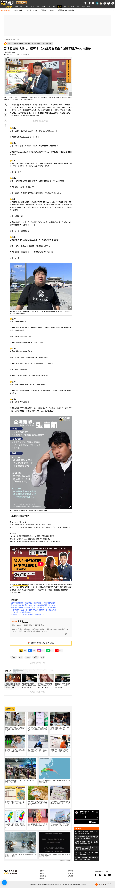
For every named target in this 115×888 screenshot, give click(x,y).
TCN (36, 10)
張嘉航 (36, 657)
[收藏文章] (5, 129)
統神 (20, 657)
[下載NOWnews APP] (104, 3)
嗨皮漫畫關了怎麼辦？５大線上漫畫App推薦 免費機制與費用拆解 (54, 855)
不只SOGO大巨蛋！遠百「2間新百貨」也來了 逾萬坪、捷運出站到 (60, 825)
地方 (83, 7)
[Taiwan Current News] (97, 3)
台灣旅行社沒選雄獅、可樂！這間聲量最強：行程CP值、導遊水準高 (20, 781)
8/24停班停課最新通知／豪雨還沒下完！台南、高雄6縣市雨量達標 (15, 825)
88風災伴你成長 (18, 10)
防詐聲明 (42, 870)
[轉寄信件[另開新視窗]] (5, 115)
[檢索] (108, 3)
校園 (88, 7)
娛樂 (38, 7)
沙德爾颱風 (8, 7)
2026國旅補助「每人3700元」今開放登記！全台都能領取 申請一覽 (15, 729)
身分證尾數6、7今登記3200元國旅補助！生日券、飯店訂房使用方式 (14, 803)
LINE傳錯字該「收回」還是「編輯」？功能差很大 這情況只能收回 (37, 729)
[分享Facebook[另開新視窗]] (5, 105)
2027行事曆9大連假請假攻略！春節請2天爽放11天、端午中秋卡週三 (60, 803)
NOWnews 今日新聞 (9, 39)
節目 (78, 7)
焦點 (16, 7)
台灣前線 (43, 10)
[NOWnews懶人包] (101, 3)
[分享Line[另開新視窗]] (5, 110)
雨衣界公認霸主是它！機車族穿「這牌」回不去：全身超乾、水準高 (20, 855)
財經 (54, 7)
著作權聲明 (42, 878)
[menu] (1, 6)
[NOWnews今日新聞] (7, 3)
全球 (48, 7)
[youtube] (93, 3)
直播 (42, 657)
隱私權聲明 (42, 875)
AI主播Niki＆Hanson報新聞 (66, 10)
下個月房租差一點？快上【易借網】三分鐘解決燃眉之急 (59, 728)
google (28, 657)
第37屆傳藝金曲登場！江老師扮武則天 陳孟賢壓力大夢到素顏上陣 (37, 825)
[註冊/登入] (112, 3)
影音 (72, 7)
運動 (43, 7)
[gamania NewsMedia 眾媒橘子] (103, 884)
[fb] (82, 3)
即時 (21, 7)
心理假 (52, 10)
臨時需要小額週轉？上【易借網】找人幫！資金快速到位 (15, 750)
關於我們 (70, 873)
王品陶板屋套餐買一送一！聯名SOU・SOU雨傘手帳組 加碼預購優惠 (37, 803)
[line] (89, 3)
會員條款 (70, 870)
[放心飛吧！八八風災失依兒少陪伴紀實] (21, 2)
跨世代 (29, 10)
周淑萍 (8, 52)
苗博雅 (14, 657)
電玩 (65, 7)
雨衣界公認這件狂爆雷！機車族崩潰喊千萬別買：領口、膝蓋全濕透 (37, 751)
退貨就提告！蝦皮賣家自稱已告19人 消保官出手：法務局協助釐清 (59, 751)
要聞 (27, 7)
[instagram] (85, 3)
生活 (59, 7)
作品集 (65, 634)
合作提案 (70, 875)
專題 (32, 7)
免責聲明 (42, 873)
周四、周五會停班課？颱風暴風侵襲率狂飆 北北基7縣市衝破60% (54, 781)
